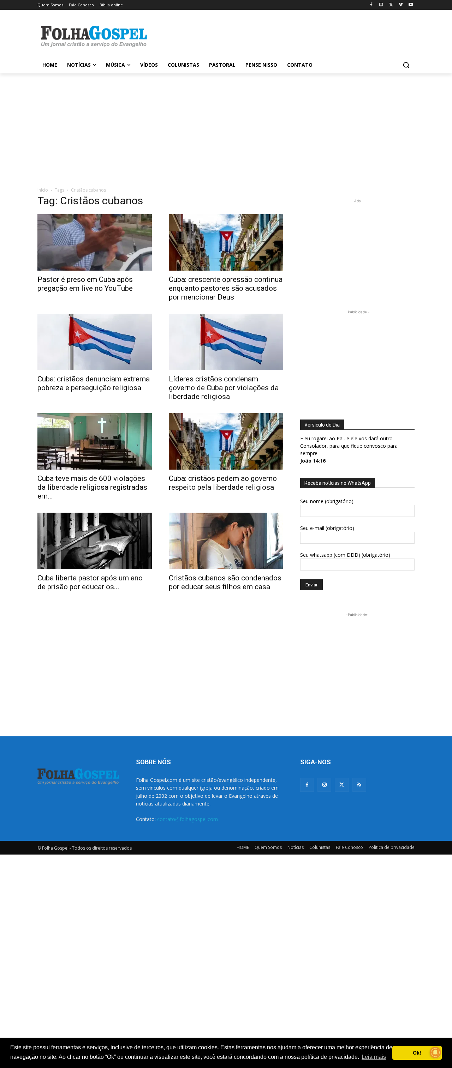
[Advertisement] (279, 36)
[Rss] (359, 785)
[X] (391, 5)
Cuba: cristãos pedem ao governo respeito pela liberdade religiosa (223, 482)
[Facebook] (371, 5)
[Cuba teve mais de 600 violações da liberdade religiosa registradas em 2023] (94, 441)
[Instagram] (381, 5)
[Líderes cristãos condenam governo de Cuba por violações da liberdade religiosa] (226, 342)
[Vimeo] (401, 5)
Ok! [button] (417, 1053)
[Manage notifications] (435, 1052)
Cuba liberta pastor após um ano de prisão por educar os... (90, 582)
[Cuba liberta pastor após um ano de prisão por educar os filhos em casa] (94, 541)
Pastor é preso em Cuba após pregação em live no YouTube (85, 283)
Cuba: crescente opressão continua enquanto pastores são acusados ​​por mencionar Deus (225, 288)
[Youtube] (410, 5)
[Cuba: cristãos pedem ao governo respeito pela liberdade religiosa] (226, 441)
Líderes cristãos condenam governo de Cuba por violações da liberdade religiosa (224, 388)
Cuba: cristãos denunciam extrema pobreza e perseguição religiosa (93, 383)
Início (42, 190)
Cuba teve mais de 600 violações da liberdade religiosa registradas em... (92, 487)
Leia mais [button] (374, 1057)
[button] (406, 64)
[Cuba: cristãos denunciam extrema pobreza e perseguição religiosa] (94, 342)
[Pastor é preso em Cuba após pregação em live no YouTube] (94, 242)
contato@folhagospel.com (187, 819)
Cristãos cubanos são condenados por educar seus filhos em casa (225, 582)
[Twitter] (342, 785)
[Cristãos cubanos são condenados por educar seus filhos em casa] (226, 541)
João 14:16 (313, 460)
